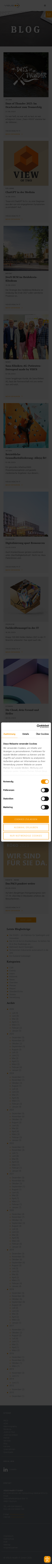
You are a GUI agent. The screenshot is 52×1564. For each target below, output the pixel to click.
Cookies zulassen (26, 819)
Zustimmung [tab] (9, 734)
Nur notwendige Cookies (26, 836)
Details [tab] (25, 734)
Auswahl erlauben (26, 827)
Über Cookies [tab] (42, 734)
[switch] (45, 790)
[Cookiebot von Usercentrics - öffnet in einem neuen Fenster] (37, 726)
